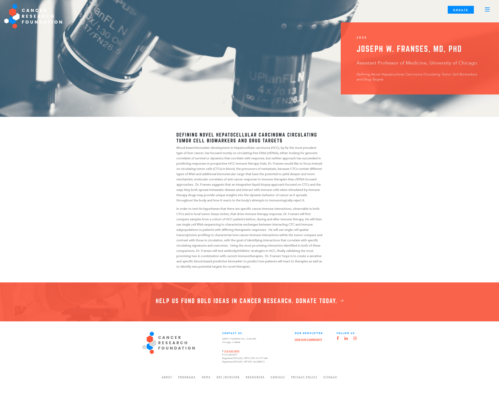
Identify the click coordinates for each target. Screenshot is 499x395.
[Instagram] (355, 338)
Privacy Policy (304, 377)
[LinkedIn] (346, 338)
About (167, 377)
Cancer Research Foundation (33, 16)
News (206, 377)
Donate (460, 10)
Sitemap (330, 377)
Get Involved (228, 377)
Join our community (308, 339)
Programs (187, 377)
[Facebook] (338, 338)
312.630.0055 (231, 351)
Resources (255, 377)
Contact (278, 377)
